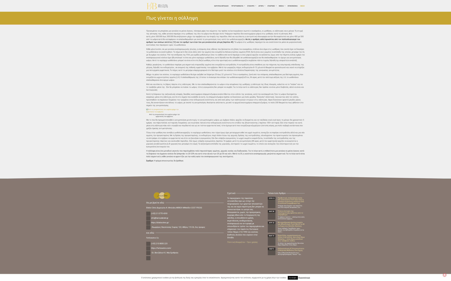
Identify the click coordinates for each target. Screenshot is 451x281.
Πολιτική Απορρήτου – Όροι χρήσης (242, 242)
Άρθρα (261, 6)
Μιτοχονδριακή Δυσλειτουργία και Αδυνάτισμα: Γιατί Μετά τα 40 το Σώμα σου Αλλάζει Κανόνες (291, 224)
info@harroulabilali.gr (159, 218)
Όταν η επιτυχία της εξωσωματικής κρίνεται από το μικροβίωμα (290, 213)
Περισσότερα (304, 278)
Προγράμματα (237, 6)
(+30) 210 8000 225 (159, 243)
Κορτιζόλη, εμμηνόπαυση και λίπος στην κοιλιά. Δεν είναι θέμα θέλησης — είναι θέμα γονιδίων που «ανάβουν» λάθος (291, 238)
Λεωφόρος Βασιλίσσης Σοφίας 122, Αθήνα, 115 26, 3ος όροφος (178, 227)
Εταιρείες (271, 6)
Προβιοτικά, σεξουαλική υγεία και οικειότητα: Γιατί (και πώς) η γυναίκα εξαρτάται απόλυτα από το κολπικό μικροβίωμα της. (291, 200)
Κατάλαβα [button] (292, 278)
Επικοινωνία (292, 6)
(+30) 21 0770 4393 (159, 213)
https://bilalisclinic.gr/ (160, 222)
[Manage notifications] (445, 275)
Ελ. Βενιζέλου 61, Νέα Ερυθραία (165, 253)
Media (281, 6)
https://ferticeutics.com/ (161, 248)
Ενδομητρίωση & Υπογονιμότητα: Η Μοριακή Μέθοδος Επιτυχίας (291, 249)
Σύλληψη (250, 6)
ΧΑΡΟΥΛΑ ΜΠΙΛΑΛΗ (221, 6)
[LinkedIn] (148, 260)
